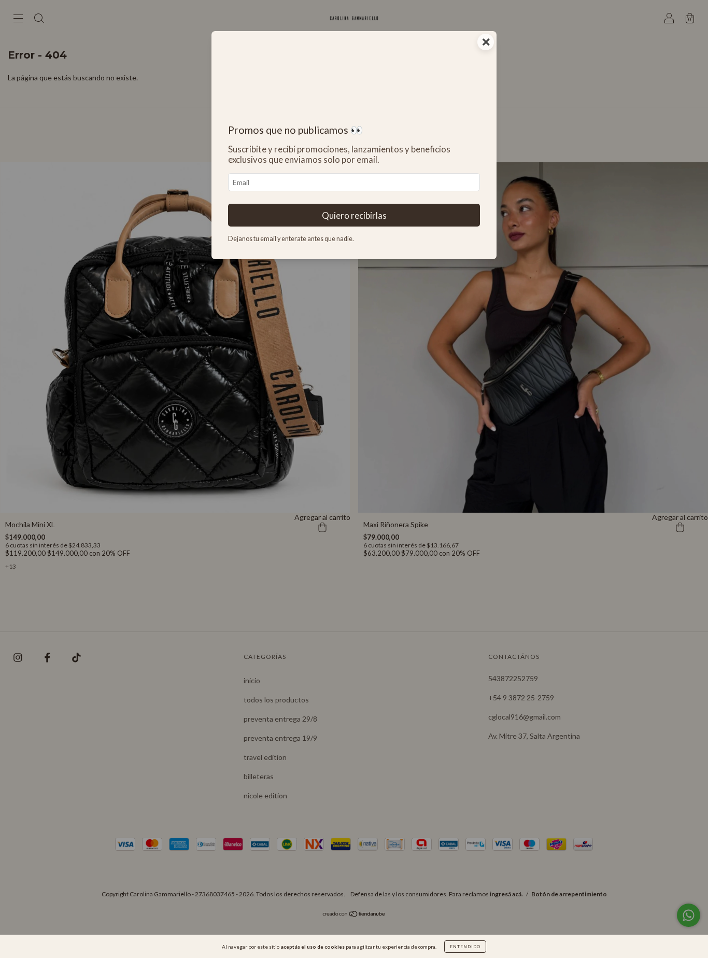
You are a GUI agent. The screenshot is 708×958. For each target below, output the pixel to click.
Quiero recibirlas (354, 215)
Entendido (465, 946)
